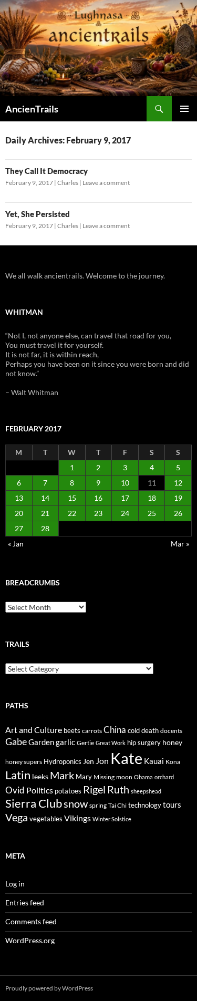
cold (134, 730)
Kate (126, 758)
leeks (40, 776)
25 (152, 513)
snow (76, 804)
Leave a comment (106, 183)
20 (19, 513)
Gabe (16, 741)
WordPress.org (30, 940)
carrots (92, 731)
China (114, 730)
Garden (41, 742)
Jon (102, 761)
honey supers (23, 762)
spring (98, 805)
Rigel (94, 789)
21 (45, 513)
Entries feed (24, 902)
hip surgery (144, 742)
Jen (88, 761)
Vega (16, 817)
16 (98, 497)
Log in (15, 883)
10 (125, 482)
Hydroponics (62, 761)
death (150, 731)
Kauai (154, 761)
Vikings (77, 818)
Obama (143, 776)
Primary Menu (184, 108)
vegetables (46, 818)
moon (124, 777)
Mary (84, 776)
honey (172, 742)
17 (125, 497)
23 (98, 513)
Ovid (15, 790)
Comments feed (31, 921)
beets (72, 731)
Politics (39, 790)
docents (171, 731)
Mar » (180, 543)
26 (178, 513)
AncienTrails (31, 109)
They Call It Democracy (46, 171)
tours (172, 804)
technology (144, 805)
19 (178, 497)
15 (72, 497)
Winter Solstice (111, 819)
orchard (164, 776)
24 (125, 513)
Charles (67, 183)
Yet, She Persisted (37, 214)
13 (19, 497)
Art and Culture (33, 730)
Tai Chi (117, 805)
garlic (65, 742)
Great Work (111, 742)
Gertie (85, 743)
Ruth (118, 789)
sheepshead (146, 791)
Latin (17, 775)
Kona (172, 762)
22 (72, 513)
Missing (104, 777)
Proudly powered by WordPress (49, 988)
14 (45, 497)
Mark (62, 775)
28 (45, 528)
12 (178, 482)
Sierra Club (33, 803)
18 (152, 497)
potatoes (68, 791)
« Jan (16, 543)
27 (19, 528)
